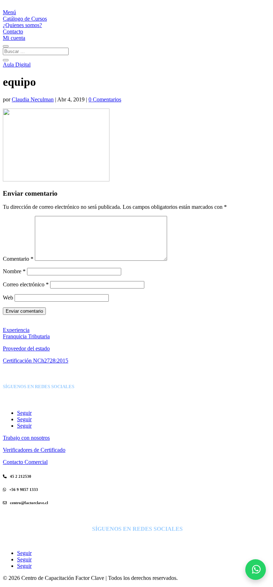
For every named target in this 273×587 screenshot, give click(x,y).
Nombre (14, 271)
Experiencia (16, 330)
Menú (9, 12)
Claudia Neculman (33, 99)
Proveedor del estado (26, 348)
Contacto (13, 31)
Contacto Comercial (25, 462)
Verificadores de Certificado (34, 450)
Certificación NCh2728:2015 (35, 361)
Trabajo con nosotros (26, 438)
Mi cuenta (14, 38)
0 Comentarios (105, 99)
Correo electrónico (26, 284)
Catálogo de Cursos (25, 19)
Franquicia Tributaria (26, 336)
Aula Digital (17, 65)
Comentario (18, 259)
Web (8, 298)
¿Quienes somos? (22, 25)
